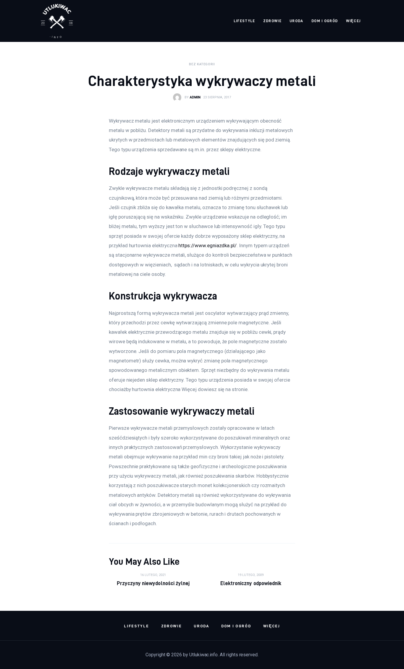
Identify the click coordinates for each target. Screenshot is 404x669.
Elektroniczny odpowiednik (250, 583)
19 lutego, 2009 (251, 575)
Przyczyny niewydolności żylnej (153, 583)
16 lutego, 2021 (153, 575)
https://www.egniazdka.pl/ (207, 245)
